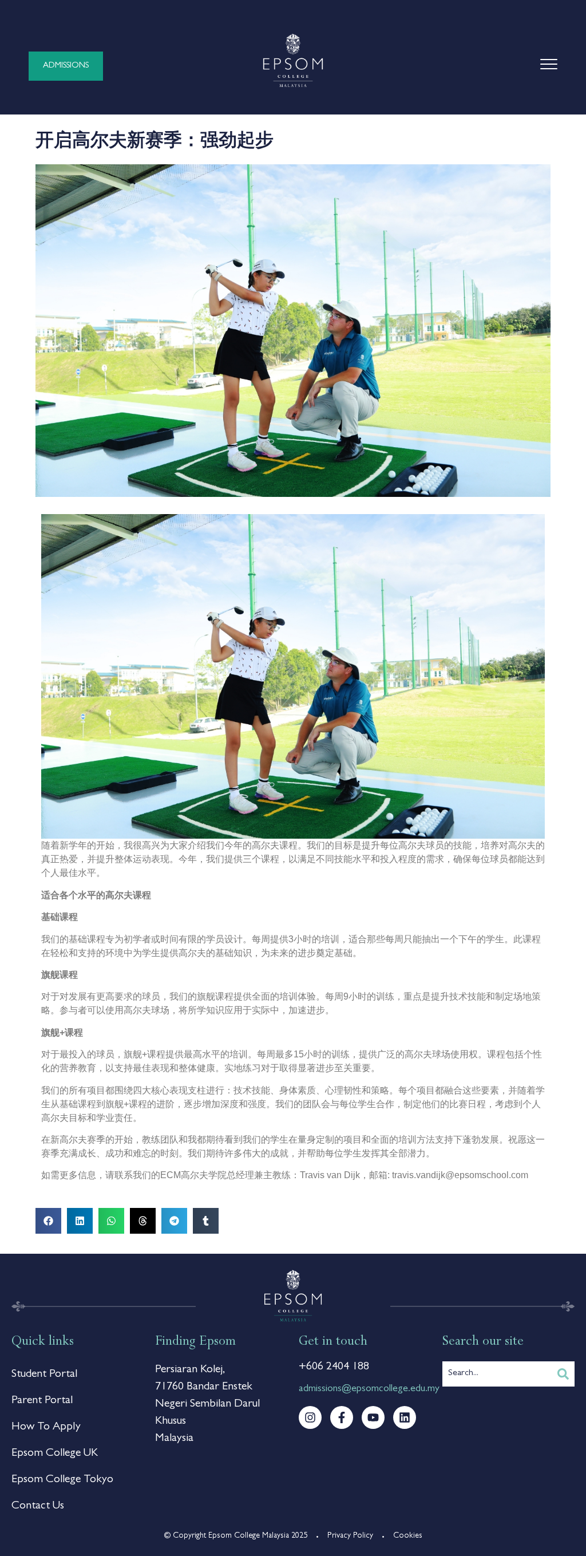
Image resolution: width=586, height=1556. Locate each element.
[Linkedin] (404, 1417)
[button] (48, 1221)
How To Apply (46, 1427)
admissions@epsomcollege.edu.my (369, 1389)
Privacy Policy (350, 1536)
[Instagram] (310, 1417)
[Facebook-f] (341, 1417)
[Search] (563, 1374)
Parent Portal (42, 1401)
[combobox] (497, 1374)
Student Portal (44, 1374)
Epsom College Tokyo (62, 1480)
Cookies (407, 1536)
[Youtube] (373, 1417)
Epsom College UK (54, 1453)
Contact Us (37, 1506)
